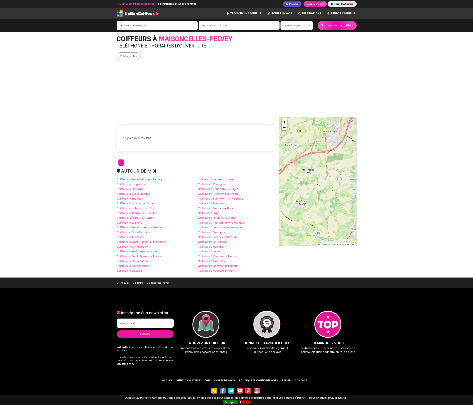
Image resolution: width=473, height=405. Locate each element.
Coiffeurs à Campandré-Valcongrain (222, 222)
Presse (286, 380)
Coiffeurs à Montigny (211, 232)
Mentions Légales (188, 380)
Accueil (167, 380)
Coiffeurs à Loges (209, 251)
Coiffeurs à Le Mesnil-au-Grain (136, 208)
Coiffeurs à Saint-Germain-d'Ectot (220, 198)
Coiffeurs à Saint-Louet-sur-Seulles (140, 227)
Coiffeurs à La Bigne (129, 222)
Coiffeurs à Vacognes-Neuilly (217, 271)
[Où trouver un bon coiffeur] (138, 13)
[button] (284, 122)
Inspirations (311, 13)
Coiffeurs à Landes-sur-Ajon (216, 179)
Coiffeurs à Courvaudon (132, 261)
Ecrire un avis (281, 13)
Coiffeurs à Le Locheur (212, 242)
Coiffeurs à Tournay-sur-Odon (218, 194)
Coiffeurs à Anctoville (130, 237)
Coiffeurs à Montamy (212, 261)
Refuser (245, 402)
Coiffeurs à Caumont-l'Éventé (217, 256)
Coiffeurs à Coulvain (130, 189)
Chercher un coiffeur (339, 25)
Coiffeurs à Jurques (129, 271)
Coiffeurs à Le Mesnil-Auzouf (216, 218)
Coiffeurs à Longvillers (131, 184)
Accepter (230, 402)
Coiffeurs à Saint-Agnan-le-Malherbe (141, 242)
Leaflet (323, 244)
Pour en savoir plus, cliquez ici (328, 398)
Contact (301, 380)
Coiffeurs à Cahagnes (212, 184)
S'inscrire (145, 334)
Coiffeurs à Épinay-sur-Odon (135, 218)
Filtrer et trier (130, 56)
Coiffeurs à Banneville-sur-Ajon (218, 189)
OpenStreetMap (338, 244)
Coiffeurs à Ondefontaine (133, 232)
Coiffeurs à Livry (208, 213)
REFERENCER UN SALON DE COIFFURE (178, 4)
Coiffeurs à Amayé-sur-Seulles (137, 213)
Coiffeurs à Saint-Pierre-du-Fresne (139, 256)
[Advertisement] (236, 88)
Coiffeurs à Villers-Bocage (133, 194)
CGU (207, 380)
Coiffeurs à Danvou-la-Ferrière (218, 266)
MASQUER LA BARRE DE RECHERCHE (136, 4)
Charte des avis (224, 380)
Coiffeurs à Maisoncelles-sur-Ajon (220, 227)
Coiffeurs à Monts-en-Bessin (216, 208)
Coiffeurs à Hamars (210, 247)
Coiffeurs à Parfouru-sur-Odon (137, 251)
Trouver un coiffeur (245, 13)
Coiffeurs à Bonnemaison (133, 266)
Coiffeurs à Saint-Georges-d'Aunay (139, 179)
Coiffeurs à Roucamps (212, 203)
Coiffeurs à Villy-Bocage (132, 247)
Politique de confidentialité (258, 380)
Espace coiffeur (342, 13)
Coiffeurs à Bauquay (130, 198)
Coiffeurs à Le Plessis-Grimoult (217, 237)
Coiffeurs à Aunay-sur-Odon (135, 203)
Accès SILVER (343, 3)
